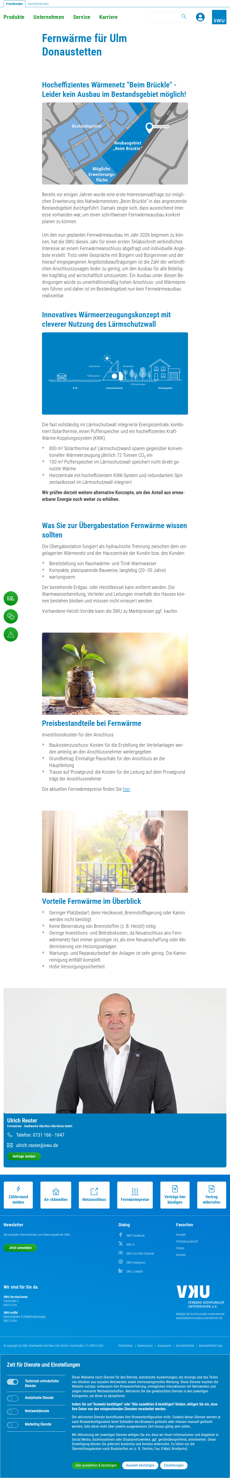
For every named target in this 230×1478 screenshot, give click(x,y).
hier (126, 789)
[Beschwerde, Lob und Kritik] (11, 616)
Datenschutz (145, 1345)
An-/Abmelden (56, 1199)
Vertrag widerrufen (211, 1199)
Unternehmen (48, 17)
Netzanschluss (94, 1199)
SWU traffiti (11, 1312)
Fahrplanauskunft (187, 1241)
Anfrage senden (24, 1156)
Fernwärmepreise (135, 1199)
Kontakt (181, 1234)
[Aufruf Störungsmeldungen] (11, 634)
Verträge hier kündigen (175, 1199)
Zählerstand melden (18, 1199)
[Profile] (200, 17)
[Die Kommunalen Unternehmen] (200, 1298)
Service (81, 17)
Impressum (165, 1345)
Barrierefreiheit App (210, 1345)
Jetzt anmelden (20, 1248)
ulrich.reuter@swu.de (37, 1145)
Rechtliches (126, 1345)
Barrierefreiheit (185, 1345)
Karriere (108, 17)
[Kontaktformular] (11, 598)
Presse (180, 1248)
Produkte (14, 17)
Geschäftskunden (38, 4)
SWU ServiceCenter (16, 1297)
